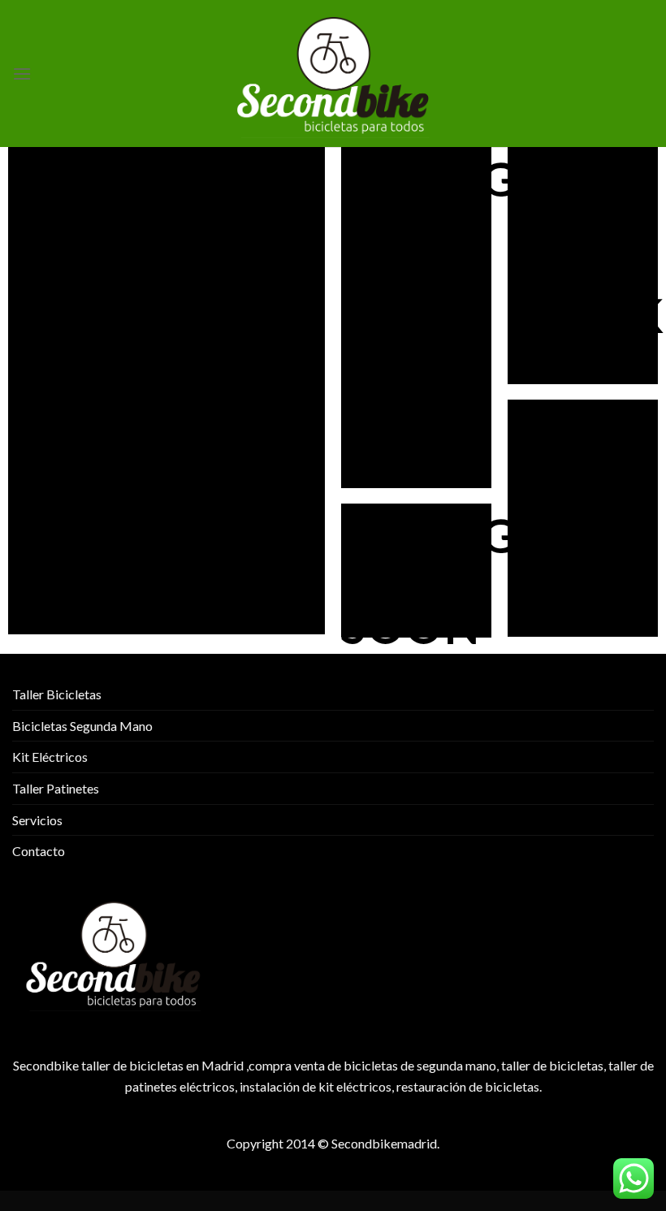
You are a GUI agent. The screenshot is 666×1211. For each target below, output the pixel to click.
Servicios (37, 820)
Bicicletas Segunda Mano (82, 725)
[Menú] (22, 73)
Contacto (38, 851)
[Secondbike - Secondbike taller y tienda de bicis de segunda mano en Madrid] (333, 73)
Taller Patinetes (55, 788)
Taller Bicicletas (57, 694)
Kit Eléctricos (50, 756)
